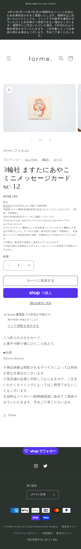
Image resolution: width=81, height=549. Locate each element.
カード (57, 159)
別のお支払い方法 (40, 303)
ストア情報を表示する (23, 326)
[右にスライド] (50, 139)
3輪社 (45, 159)
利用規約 (48, 533)
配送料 (6, 206)
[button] (8, 58)
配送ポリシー (64, 533)
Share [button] (12, 415)
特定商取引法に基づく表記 (42, 539)
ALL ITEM (31, 159)
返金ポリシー (69, 526)
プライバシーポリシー (25, 533)
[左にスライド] (31, 139)
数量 (6, 256)
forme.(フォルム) (23, 526)
